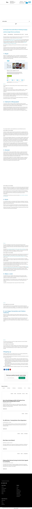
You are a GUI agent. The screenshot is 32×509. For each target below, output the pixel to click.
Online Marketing (10, 34)
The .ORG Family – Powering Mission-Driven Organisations (14, 420)
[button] (29, 21)
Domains (23, 413)
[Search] (27, 3)
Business (12, 393)
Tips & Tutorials (19, 393)
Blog (7, 2)
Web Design (25, 433)
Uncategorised (25, 453)
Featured (5, 34)
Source (4, 302)
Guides (15, 393)
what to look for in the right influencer (15, 39)
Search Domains (21, 377)
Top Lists (23, 393)
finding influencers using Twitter (9, 40)
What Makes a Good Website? (9, 440)
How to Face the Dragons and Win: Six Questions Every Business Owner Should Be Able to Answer (14, 401)
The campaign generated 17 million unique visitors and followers (16, 249)
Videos (26, 393)
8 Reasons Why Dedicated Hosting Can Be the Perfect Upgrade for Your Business (15, 461)
